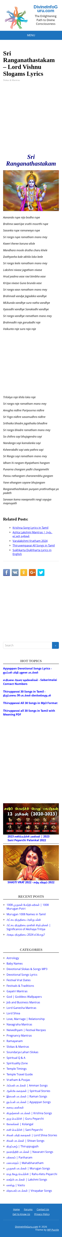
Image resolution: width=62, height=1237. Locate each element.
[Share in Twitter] (41, 572)
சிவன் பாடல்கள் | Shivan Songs (25, 1141)
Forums (28, 1209)
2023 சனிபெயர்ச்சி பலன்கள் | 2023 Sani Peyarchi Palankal (28, 838)
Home (16, 1209)
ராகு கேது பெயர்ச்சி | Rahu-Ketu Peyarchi (32, 1174)
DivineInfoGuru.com (46, 8)
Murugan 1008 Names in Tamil (26, 914)
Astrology (13, 958)
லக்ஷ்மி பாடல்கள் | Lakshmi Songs (27, 1179)
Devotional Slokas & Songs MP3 (27, 969)
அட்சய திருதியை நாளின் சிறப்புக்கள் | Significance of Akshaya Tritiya (29, 927)
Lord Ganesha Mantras (21, 1008)
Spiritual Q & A (16, 1058)
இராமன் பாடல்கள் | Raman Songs (27, 1096)
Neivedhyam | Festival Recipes (26, 1030)
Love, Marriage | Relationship (26, 1019)
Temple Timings (17, 1069)
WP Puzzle (53, 1229)
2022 (43, 840)
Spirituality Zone (17, 1063)
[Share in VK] (15, 572)
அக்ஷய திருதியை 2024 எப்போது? (26, 934)
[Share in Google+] (32, 572)
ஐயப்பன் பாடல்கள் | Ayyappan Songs (29, 1102)
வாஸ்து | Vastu (16, 1185)
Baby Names (15, 963)
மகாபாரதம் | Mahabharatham (25, 1163)
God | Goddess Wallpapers (24, 997)
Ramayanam (15, 1041)
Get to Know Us (21, 1214)
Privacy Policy (42, 1214)
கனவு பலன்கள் (15, 1107)
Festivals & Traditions (20, 986)
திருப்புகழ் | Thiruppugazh (23, 1146)
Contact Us (43, 1209)
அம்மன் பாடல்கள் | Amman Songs (27, 1085)
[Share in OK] (23, 572)
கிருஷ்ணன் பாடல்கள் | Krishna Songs (29, 1113)
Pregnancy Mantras (19, 1035)
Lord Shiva (13, 1013)
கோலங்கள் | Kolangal (20, 1124)
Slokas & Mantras (11, 80)
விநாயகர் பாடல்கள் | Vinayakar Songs (29, 1191)
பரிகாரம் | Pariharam (19, 1157)
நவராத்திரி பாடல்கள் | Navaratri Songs (30, 1152)
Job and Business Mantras (23, 1002)
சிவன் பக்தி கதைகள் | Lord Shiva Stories (32, 1135)
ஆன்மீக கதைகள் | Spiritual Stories (28, 1091)
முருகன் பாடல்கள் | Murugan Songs (28, 1168)
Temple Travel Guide (20, 1074)
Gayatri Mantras (17, 991)
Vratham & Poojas (18, 1080)
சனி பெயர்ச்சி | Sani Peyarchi (25, 1130)
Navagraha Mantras (19, 1024)
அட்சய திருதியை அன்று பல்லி (24, 920)
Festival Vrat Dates (19, 980)
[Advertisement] (31, 117)
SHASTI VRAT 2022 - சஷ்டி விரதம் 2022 (31, 882)
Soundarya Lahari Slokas (22, 1052)
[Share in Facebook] (6, 572)
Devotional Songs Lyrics (22, 974)
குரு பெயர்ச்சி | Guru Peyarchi (25, 1119)
